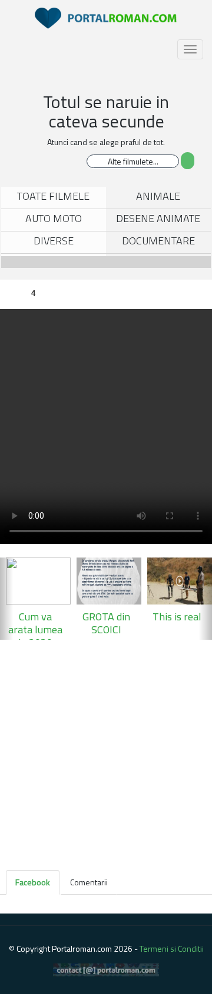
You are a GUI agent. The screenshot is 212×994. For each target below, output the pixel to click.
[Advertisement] (106, 751)
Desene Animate (158, 218)
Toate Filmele (53, 196)
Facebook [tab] (32, 882)
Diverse (54, 240)
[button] (6, 599)
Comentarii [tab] (89, 882)
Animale (158, 196)
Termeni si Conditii (172, 948)
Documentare (158, 240)
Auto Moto (53, 218)
